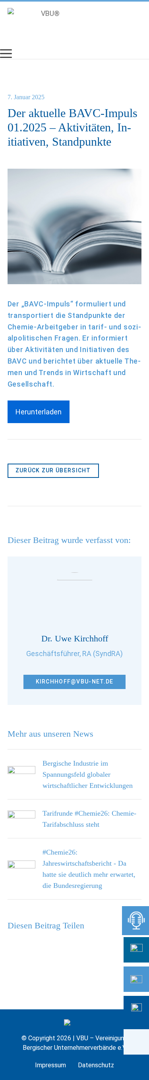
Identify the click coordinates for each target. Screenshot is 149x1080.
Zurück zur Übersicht (53, 470)
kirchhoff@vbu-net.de (75, 681)
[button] (136, 1042)
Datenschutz (96, 1065)
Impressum (50, 1065)
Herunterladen (38, 412)
